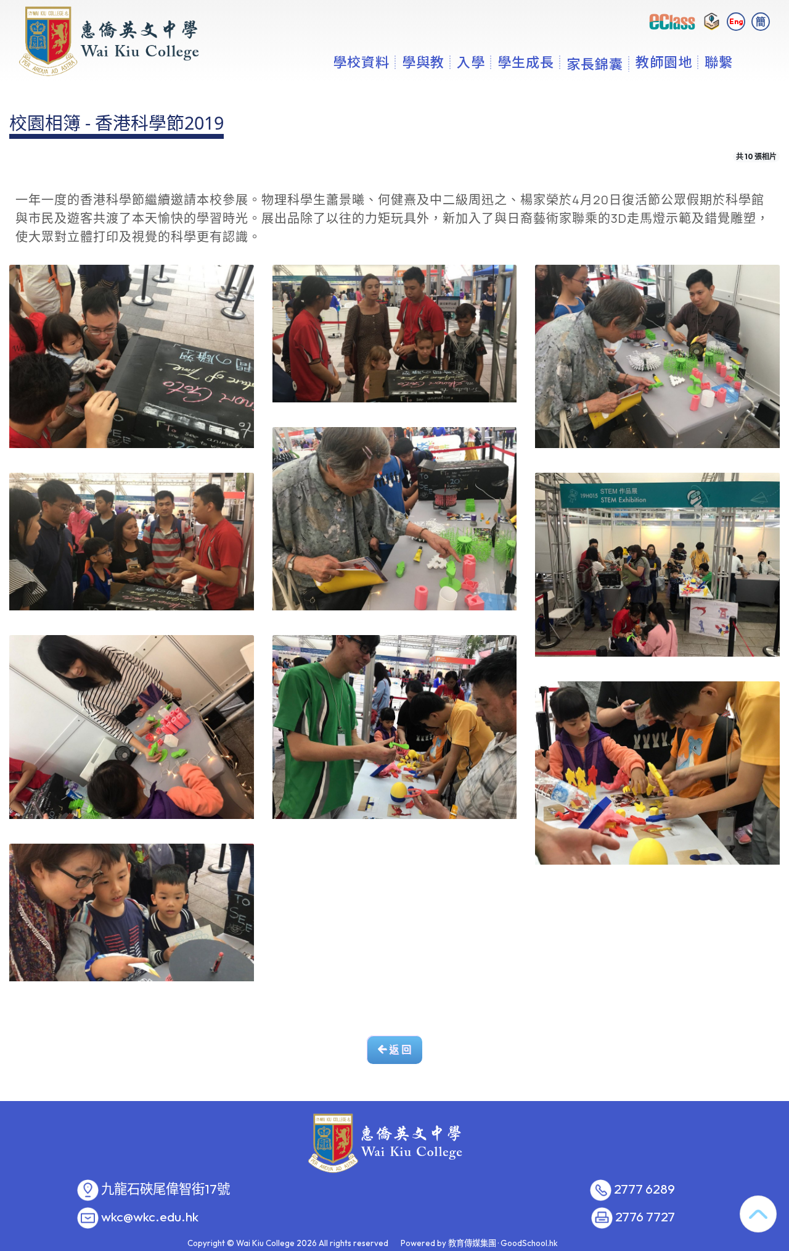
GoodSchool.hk (529, 1243)
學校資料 (361, 61)
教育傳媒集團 (472, 1243)
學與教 (423, 61)
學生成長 (525, 61)
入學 (471, 61)
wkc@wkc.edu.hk (149, 1217)
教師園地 (664, 61)
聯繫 (719, 61)
